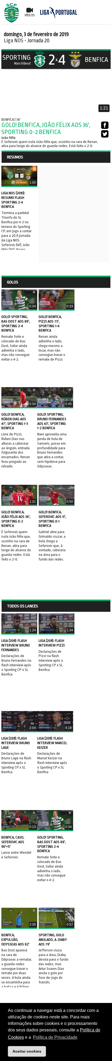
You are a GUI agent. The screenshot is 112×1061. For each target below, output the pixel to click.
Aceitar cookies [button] (27, 1051)
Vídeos (29, 15)
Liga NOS (13, 40)
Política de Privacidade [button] (55, 1037)
